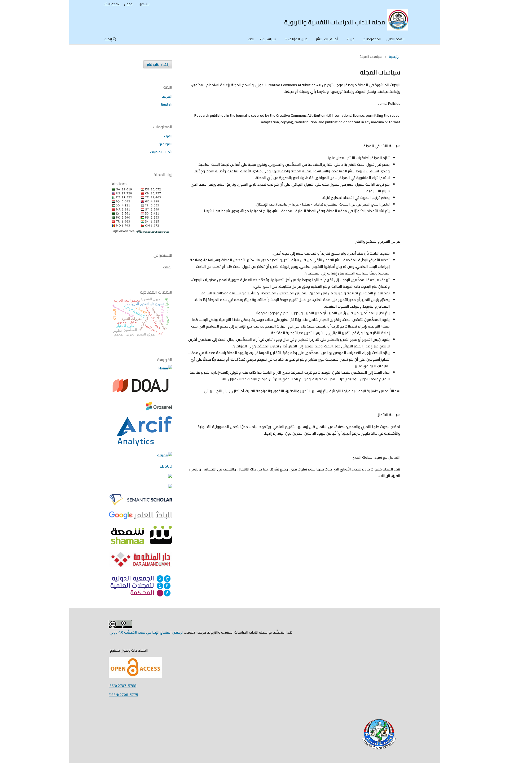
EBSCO (166, 466)
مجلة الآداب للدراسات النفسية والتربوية (334, 22)
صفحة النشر (112, 4)
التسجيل (144, 4)
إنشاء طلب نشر (158, 64)
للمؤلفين (165, 144)
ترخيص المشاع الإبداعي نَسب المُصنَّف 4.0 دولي (146, 632)
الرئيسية (394, 56)
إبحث (108, 39)
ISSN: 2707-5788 (122, 685)
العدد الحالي (395, 39)
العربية (167, 96)
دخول (128, 4)
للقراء (168, 136)
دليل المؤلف (297, 39)
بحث (251, 39)
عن (351, 39)
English (166, 104)
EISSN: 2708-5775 (123, 694)
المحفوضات (372, 39)
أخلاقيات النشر (327, 39)
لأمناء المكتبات (161, 152)
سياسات (269, 39)
